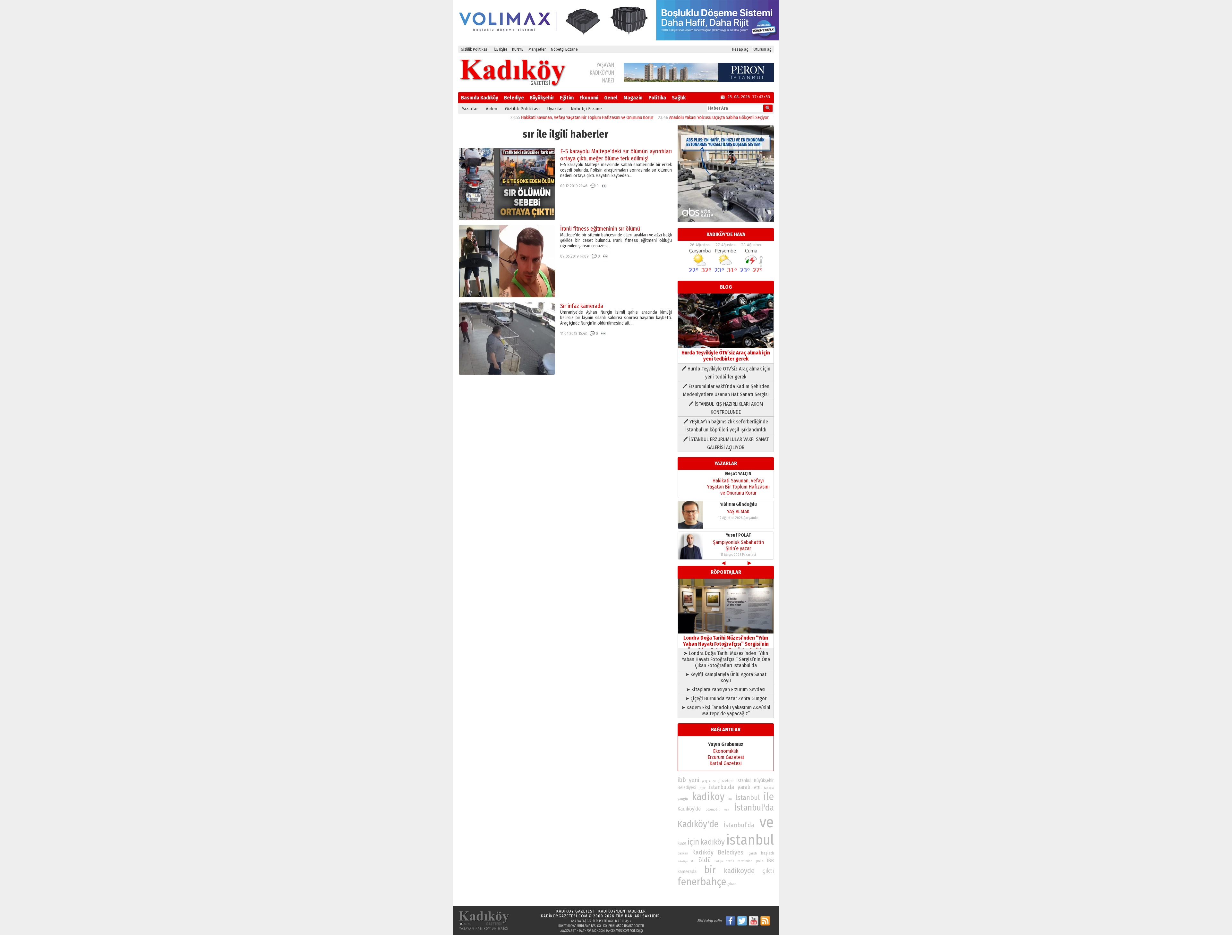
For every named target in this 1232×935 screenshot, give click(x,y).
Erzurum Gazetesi (726, 757)
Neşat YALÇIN (738, 473)
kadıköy (712, 841)
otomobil (713, 809)
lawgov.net (568, 931)
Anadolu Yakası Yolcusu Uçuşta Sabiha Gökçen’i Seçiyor (685, 117)
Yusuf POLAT (738, 535)
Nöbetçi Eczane (564, 49)
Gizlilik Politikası (475, 49)
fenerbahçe (702, 882)
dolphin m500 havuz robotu (623, 926)
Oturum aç (762, 49)
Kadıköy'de (698, 824)
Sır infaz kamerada (581, 306)
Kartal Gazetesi (726, 763)
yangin (683, 798)
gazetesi (725, 780)
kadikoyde (739, 870)
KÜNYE (517, 49)
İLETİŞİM (500, 49)
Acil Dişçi (636, 931)
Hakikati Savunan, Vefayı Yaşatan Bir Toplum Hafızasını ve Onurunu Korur (553, 117)
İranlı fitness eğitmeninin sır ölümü (600, 228)
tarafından (745, 861)
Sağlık (679, 98)
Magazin (633, 98)
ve (766, 822)
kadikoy (708, 797)
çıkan (732, 883)
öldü (704, 860)
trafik (730, 861)
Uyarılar (555, 109)
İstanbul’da (739, 825)
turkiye (718, 861)
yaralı (744, 787)
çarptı (753, 853)
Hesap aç (740, 49)
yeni (694, 780)
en (714, 781)
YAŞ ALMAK (738, 511)
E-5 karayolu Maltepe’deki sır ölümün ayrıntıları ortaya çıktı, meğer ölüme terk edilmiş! (616, 155)
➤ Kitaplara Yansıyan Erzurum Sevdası (726, 689)
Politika (657, 98)
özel (726, 809)
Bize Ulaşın (623, 921)
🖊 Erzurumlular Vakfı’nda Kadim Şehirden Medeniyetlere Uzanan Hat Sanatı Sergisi (725, 390)
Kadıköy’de (689, 809)
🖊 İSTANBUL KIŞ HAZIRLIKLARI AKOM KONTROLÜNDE (726, 408)
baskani (769, 788)
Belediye (514, 98)
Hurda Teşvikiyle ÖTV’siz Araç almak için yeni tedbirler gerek (725, 356)
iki (693, 861)
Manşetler (537, 49)
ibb (682, 780)
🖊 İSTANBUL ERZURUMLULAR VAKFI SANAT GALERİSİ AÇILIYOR (726, 443)
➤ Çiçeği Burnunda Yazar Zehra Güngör (725, 698)
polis (759, 861)
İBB (770, 860)
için (693, 842)
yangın (706, 781)
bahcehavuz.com (617, 931)
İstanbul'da (754, 808)
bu (730, 799)
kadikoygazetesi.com (564, 916)
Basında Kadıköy (479, 98)
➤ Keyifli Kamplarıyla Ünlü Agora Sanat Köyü (725, 677)
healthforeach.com (591, 931)
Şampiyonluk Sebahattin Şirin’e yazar (738, 545)
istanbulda (721, 787)
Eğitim (567, 98)
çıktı (768, 871)
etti (757, 787)
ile (769, 797)
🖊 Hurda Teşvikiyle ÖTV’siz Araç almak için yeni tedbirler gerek (725, 373)
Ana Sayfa (578, 921)
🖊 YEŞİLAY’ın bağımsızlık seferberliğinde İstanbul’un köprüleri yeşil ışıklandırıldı (725, 426)
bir (710, 870)
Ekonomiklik (725, 751)
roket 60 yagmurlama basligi (579, 926)
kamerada (687, 871)
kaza (682, 843)
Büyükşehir (542, 98)
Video (491, 109)
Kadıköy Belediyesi (718, 852)
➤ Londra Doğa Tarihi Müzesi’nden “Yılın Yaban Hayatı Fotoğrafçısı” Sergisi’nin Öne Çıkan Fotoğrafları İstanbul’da (726, 659)
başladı (767, 853)
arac (703, 788)
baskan (683, 853)
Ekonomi (588, 98)
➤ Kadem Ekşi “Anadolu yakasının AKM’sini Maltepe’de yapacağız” (725, 710)
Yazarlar (470, 109)
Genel (611, 98)
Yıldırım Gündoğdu (738, 504)
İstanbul (747, 797)
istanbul (750, 839)
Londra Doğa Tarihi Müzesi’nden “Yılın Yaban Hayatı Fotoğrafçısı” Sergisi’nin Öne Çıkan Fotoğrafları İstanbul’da (726, 644)
